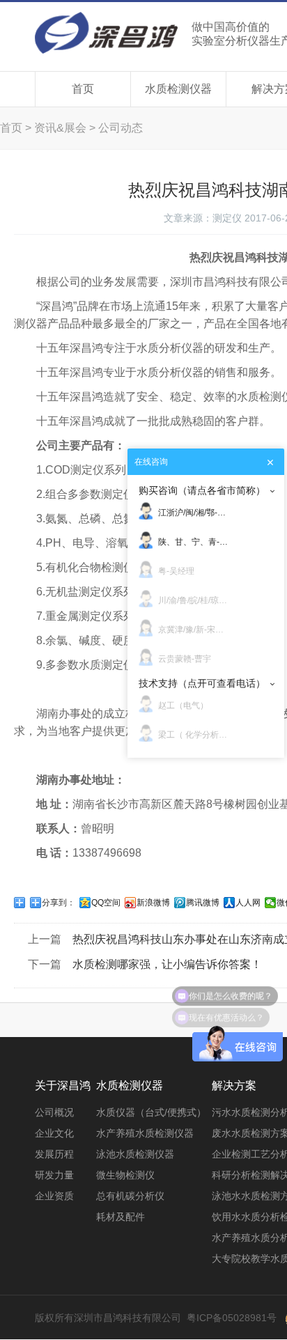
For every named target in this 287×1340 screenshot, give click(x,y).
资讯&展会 (60, 128)
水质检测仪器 (178, 89)
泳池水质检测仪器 (135, 1154)
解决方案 (234, 1085)
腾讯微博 (202, 902)
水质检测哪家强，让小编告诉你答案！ (167, 964)
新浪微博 (153, 902)
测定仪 (227, 218)
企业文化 (54, 1133)
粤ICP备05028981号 (232, 1317)
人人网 (248, 902)
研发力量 (54, 1175)
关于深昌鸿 (63, 1085)
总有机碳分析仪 (130, 1195)
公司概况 (54, 1112)
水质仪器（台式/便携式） (151, 1112)
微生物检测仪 (125, 1175)
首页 (83, 89)
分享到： (58, 902)
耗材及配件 (120, 1216)
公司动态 (120, 128)
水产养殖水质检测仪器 (145, 1133)
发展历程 (54, 1154)
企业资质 (54, 1195)
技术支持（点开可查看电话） (202, 683)
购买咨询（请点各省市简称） (202, 490)
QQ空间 (106, 902)
